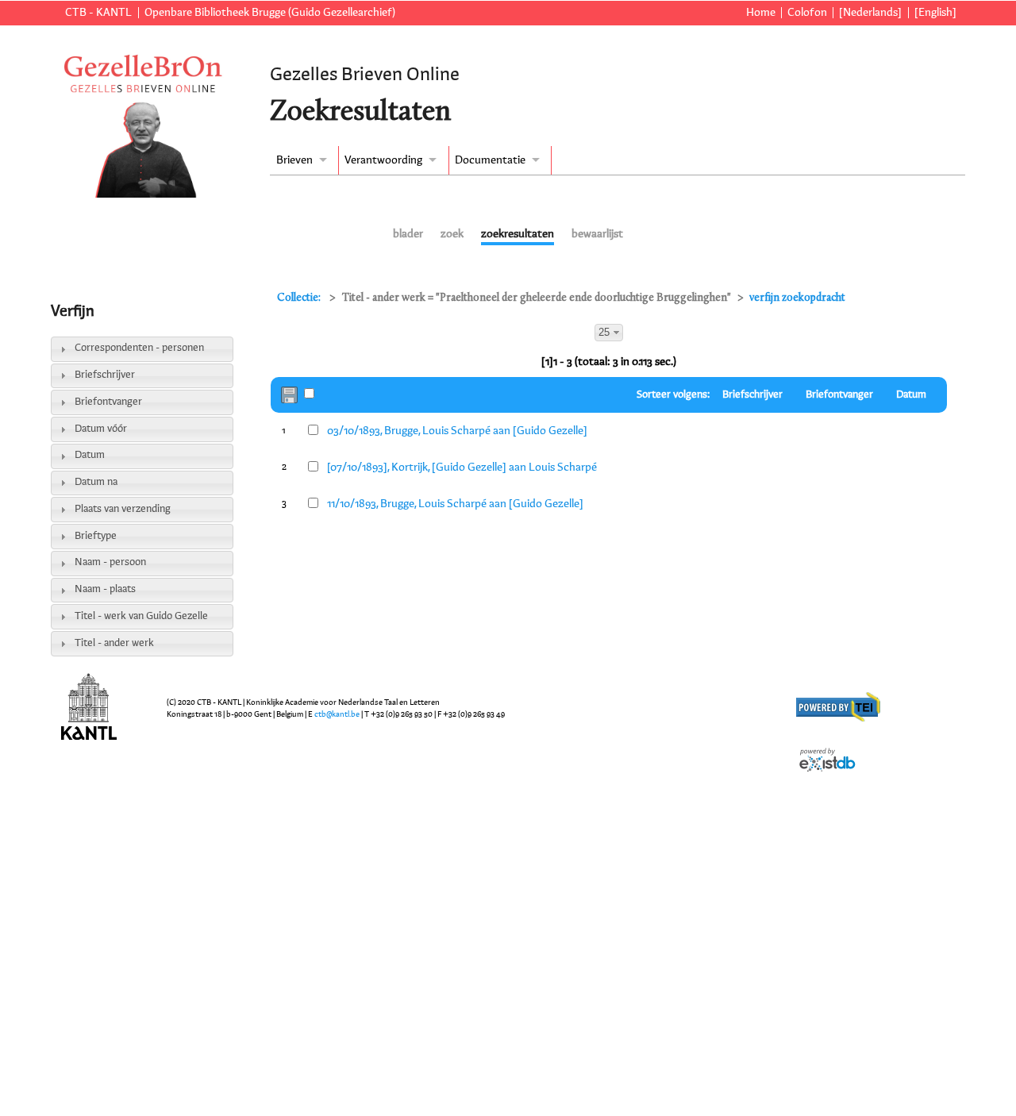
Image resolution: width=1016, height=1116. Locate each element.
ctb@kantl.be (337, 714)
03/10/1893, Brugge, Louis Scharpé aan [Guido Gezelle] (457, 431)
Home (760, 12)
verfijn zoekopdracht (797, 298)
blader (408, 234)
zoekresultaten (517, 234)
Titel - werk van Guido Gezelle (141, 616)
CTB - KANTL (98, 12)
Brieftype (96, 536)
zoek (452, 234)
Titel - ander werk (114, 643)
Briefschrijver (105, 375)
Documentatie (490, 160)
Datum (90, 455)
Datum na (96, 482)
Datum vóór (101, 429)
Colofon (807, 12)
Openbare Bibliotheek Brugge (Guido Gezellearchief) (269, 12)
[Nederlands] (870, 12)
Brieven (294, 160)
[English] (935, 12)
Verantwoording (383, 160)
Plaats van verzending (123, 509)
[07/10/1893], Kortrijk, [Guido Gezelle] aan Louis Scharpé (462, 467)
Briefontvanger (108, 402)
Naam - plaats (105, 589)
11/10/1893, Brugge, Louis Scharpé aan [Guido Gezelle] (455, 504)
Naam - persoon (110, 562)
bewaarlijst (597, 234)
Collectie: (300, 298)
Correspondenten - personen (139, 348)
